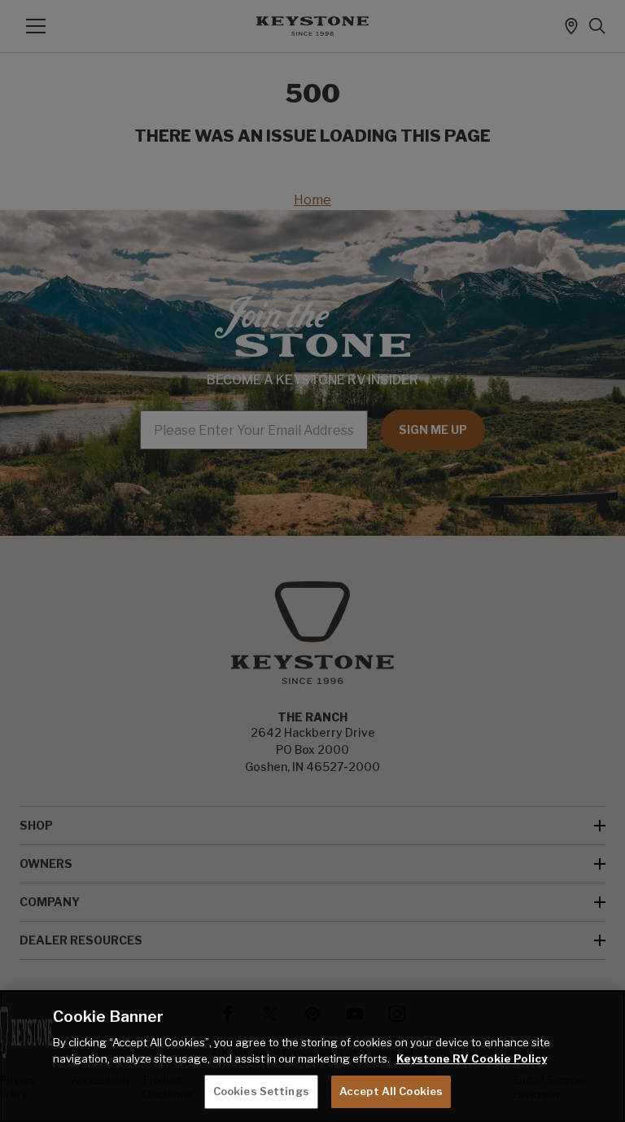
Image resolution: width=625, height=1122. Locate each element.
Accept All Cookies (391, 1091)
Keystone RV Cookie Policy (471, 1058)
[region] (312, 1056)
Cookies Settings (261, 1091)
